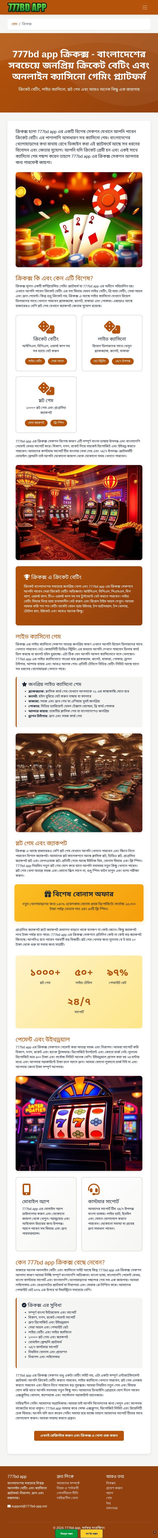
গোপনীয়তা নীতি (67, 1493)
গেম (109, 1498)
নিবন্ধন (111, 1483)
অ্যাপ (109, 1493)
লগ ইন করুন (92, 1534)
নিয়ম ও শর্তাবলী (68, 1488)
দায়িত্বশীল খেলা (67, 1498)
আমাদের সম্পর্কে (68, 1483)
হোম (14, 24)
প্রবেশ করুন (114, 1488)
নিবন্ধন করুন (66, 1534)
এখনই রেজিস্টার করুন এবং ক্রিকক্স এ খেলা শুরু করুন (79, 1436)
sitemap (112, 1508)
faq (108, 1503)
